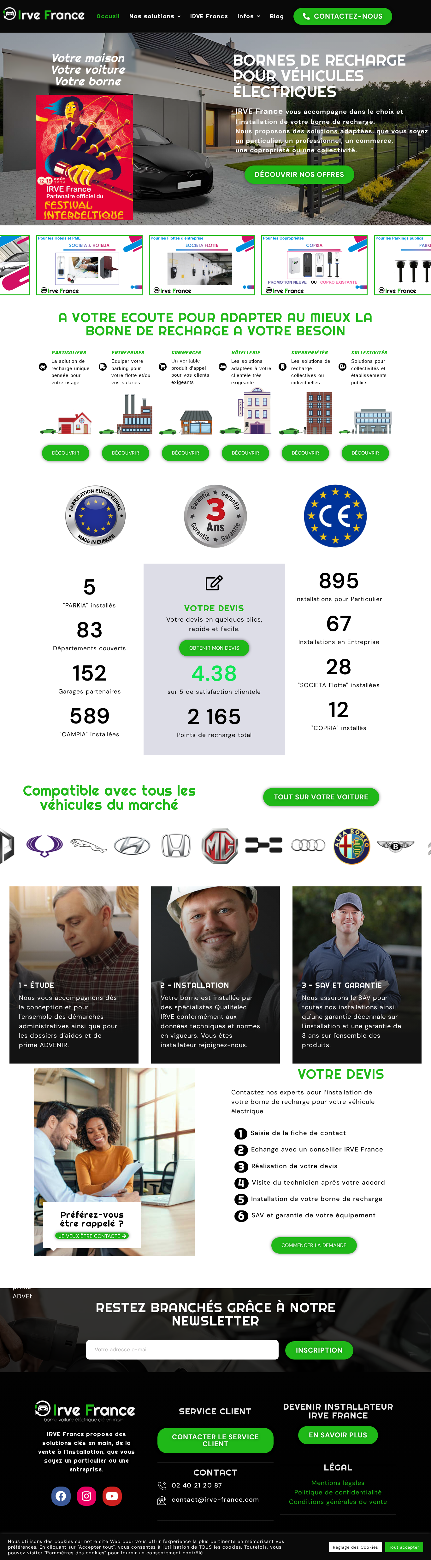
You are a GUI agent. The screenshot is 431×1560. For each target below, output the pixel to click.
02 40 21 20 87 (197, 1485)
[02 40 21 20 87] (162, 1486)
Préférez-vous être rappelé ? (92, 1219)
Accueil (108, 16)
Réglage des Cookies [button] (355, 1547)
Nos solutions (151, 16)
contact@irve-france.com (215, 1499)
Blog (277, 16)
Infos (246, 16)
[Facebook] (61, 1496)
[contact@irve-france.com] (162, 1500)
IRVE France (209, 16)
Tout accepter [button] (404, 1547)
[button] (155, 16)
